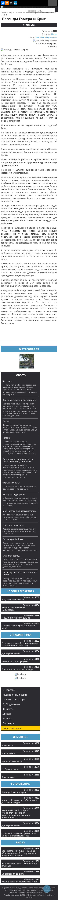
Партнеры (8, 723)
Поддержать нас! (12, 728)
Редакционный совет (15, 694)
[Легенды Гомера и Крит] (14, 49)
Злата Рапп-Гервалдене (46, 37)
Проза (54, 34)
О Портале (9, 690)
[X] (11, 3)
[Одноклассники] (7, 3)
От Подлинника (11, 704)
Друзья (7, 713)
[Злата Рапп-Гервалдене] (45, 40)
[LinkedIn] (15, 3)
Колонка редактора (14, 699)
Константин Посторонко (39, 895)
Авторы (7, 718)
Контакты (8, 709)
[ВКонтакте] (3, 3)
